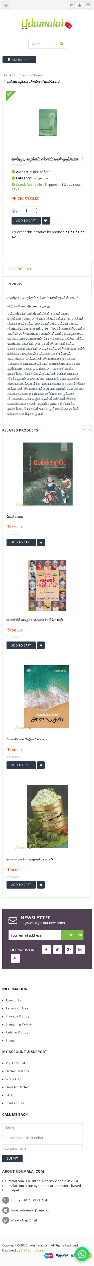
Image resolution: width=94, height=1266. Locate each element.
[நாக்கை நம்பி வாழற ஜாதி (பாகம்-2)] (47, 816)
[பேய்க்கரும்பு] (47, 473)
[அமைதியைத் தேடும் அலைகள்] (47, 696)
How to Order (17, 1087)
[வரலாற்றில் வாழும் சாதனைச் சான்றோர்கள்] (47, 585)
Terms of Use (17, 1008)
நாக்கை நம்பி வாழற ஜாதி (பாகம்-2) (30, 859)
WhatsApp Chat (24, 1220)
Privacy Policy (18, 1016)
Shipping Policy (19, 1024)
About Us (13, 1000)
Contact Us (15, 1103)
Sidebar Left (21, 60)
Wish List (13, 1079)
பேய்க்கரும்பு (15, 516)
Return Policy (17, 1032)
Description (19, 268)
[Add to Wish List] (41, 542)
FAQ (9, 1095)
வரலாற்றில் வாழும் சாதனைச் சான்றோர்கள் (35, 619)
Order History (17, 1071)
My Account (15, 1063)
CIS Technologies (33, 1250)
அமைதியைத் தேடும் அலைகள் (27, 739)
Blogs (10, 1040)
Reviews (15, 284)
